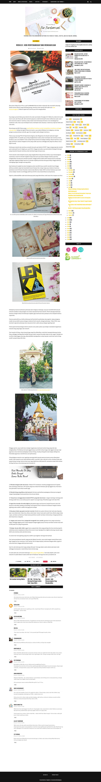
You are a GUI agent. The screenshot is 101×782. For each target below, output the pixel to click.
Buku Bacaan (68, 124)
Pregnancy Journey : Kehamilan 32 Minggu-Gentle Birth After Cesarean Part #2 (82, 87)
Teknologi (68, 144)
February (70, 213)
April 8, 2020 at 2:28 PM (19, 722)
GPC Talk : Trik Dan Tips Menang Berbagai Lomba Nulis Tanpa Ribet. (34, 581)
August (70, 178)
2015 (68, 226)
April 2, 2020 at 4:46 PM (19, 594)
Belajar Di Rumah (69, 122)
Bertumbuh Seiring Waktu (17, 579)
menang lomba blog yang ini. (44, 389)
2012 (68, 233)
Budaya (78, 122)
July (69, 180)
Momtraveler (17, 648)
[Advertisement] (78, 277)
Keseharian (77, 130)
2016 (68, 224)
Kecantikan (81, 127)
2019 (68, 217)
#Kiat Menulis (32, 557)
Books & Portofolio (22, 1)
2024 (68, 159)
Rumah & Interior (69, 141)
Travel (30, 1)
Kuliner (67, 135)
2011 (68, 235)
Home (10, 1)
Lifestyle (37, 1)
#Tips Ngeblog (39, 557)
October (70, 174)
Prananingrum (17, 638)
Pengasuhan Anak (76, 135)
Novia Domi (16, 605)
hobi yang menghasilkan (37, 552)
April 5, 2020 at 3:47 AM (19, 706)
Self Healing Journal (81, 141)
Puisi (75, 138)
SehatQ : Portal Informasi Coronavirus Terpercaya (79, 193)
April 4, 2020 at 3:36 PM (19, 662)
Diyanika (16, 593)
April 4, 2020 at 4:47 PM (19, 675)
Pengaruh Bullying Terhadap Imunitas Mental (78, 189)
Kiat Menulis (36, 41)
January (70, 215)
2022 (68, 164)
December (70, 170)
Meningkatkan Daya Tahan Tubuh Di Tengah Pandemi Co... (80, 202)
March (70, 210)
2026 (68, 155)
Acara (67, 119)
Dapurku (77, 124)
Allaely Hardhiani (18, 721)
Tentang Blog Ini (77, 144)
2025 (68, 157)
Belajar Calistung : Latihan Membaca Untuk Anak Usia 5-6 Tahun (81, 55)
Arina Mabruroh (18, 673)
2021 (68, 166)
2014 (68, 228)
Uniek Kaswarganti (19, 688)
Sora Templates (47, 780)
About (14, 1)
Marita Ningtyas (18, 705)
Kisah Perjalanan (79, 133)
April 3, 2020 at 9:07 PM (19, 606)
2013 (68, 230)
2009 (68, 239)
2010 (68, 237)
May (69, 185)
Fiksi (74, 127)
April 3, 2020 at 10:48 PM (20, 618)
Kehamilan (68, 130)
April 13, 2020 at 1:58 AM (20, 736)
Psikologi (68, 138)
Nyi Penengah (17, 660)
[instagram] (88, 2)
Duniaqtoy (59, 780)
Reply (15, 601)
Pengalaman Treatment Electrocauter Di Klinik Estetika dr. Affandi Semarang (83, 78)
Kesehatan (86, 130)
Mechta (16, 628)
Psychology (45, 1)
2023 (68, 161)
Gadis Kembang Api (72, 191)
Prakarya (86, 135)
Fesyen (67, 127)
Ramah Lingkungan (84, 138)
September (71, 176)
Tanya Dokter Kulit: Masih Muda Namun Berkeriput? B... (80, 205)
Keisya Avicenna (18, 616)
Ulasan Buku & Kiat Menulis (57, 1)
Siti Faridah (17, 734)
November (70, 172)
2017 (68, 222)
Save (46, 561)
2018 (68, 220)
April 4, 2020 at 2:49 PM (19, 640)
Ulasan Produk (69, 146)
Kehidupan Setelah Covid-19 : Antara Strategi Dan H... (79, 198)
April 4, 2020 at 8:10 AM (19, 630)
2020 (68, 168)
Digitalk (84, 124)
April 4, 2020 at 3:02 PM (19, 650)
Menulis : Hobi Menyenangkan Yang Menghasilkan (51, 581)
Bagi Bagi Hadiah (76, 119)
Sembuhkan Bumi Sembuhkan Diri (75, 195)
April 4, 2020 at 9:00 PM (19, 690)
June (69, 183)
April (69, 187)
